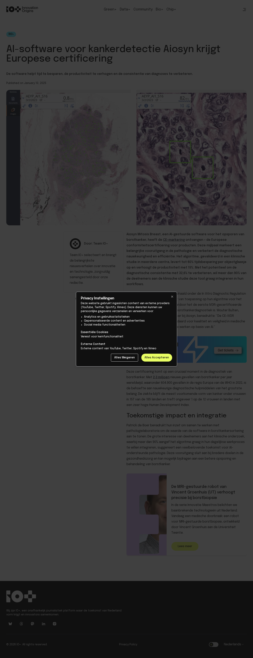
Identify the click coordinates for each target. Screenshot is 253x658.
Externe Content (93, 344)
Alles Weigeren (124, 357)
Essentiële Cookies (94, 332)
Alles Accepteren (156, 357)
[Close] (172, 296)
